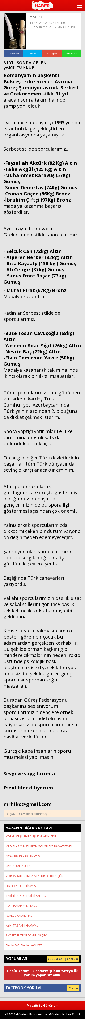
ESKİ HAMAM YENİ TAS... (21, 906)
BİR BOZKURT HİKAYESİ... (22, 886)
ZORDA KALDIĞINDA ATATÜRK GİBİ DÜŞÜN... (36, 876)
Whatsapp (71, 53)
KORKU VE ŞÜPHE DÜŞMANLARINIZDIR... (32, 836)
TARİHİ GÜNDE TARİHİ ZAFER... (26, 896)
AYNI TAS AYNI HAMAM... (22, 926)
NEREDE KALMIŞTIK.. (19, 916)
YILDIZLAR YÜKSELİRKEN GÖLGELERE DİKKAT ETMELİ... (41, 846)
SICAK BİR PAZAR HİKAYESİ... (24, 856)
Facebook (13, 53)
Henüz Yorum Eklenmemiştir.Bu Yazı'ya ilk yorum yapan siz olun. (42, 973)
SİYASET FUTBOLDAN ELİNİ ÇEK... (27, 935)
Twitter (33, 53)
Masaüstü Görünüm (42, 1005)
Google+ (52, 53)
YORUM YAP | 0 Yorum (63, 959)
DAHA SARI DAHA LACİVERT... (25, 945)
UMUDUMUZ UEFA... (19, 866)
